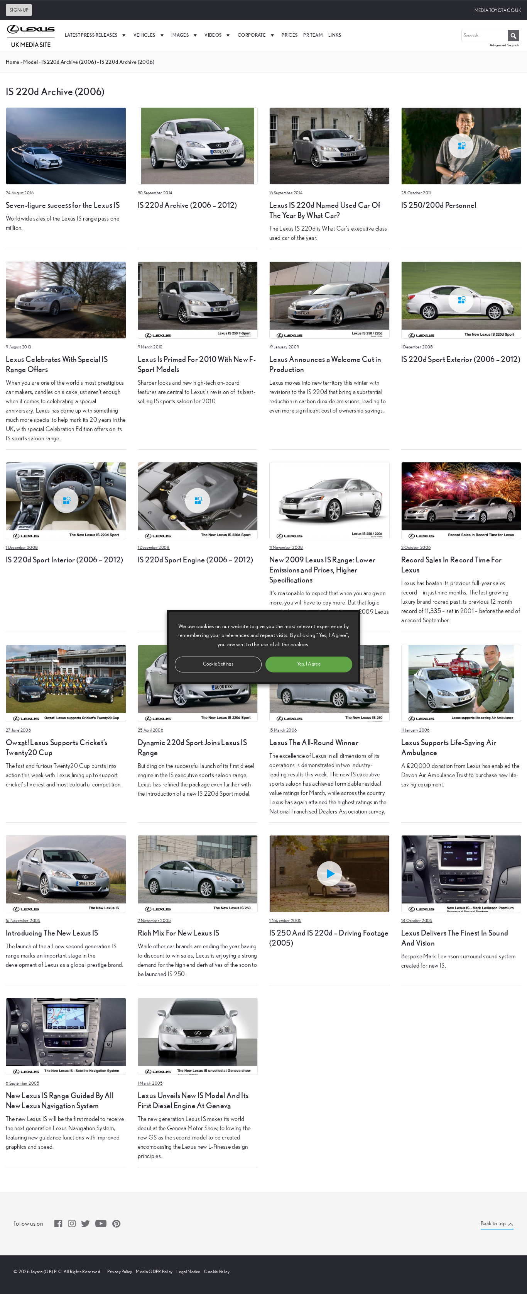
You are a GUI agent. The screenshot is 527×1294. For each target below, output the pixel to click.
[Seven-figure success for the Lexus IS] (66, 145)
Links (334, 34)
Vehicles (144, 34)
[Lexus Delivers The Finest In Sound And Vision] (461, 873)
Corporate (252, 34)
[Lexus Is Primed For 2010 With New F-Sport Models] (198, 299)
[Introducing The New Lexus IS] (66, 873)
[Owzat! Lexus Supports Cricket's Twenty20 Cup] (66, 682)
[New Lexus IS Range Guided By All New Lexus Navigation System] (66, 1035)
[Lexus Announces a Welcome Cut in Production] (329, 299)
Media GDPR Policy (154, 1271)
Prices (289, 34)
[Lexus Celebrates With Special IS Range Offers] (66, 299)
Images (180, 34)
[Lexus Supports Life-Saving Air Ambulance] (461, 682)
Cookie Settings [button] (218, 663)
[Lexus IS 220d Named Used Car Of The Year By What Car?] (329, 145)
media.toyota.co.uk (498, 10)
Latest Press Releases (91, 34)
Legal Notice (188, 1271)
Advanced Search (504, 45)
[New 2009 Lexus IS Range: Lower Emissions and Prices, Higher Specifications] (329, 500)
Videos (212, 34)
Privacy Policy (119, 1271)
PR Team (312, 34)
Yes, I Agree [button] (309, 663)
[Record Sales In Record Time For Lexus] (461, 500)
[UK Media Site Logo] (31, 35)
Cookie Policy (217, 1271)
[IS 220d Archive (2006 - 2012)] (198, 145)
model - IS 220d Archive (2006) (59, 62)
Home (12, 62)
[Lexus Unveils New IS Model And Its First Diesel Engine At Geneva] (198, 1035)
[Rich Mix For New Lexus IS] (198, 873)
